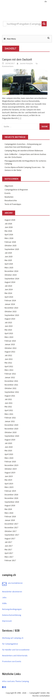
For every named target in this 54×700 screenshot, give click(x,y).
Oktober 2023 (10, 311)
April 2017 (9, 553)
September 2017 (12, 534)
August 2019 (10, 472)
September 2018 (12, 502)
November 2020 (11, 428)
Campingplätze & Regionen (16, 189)
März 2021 (9, 414)
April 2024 (9, 297)
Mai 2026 (8, 231)
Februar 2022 (10, 373)
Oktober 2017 (10, 531)
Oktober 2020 (10, 432)
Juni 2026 (9, 227)
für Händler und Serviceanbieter (16, 649)
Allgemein (9, 186)
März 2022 (9, 370)
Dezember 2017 (11, 523)
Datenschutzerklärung (11, 615)
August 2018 (10, 505)
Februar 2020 (10, 461)
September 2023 (12, 315)
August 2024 (10, 282)
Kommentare (7, 66)
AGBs (4, 603)
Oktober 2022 (10, 348)
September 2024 (12, 278)
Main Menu (11, 38)
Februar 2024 (10, 300)
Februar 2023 (10, 340)
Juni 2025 (9, 256)
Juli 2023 (8, 322)
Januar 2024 (10, 304)
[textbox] (24, 23)
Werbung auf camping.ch (12, 638)
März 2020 (9, 458)
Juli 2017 (8, 542)
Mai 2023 (8, 329)
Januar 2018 (10, 520)
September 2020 (12, 436)
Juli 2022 (8, 355)
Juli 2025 (8, 253)
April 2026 (9, 234)
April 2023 (9, 333)
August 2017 (10, 538)
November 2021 (11, 384)
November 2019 (11, 465)
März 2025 (9, 267)
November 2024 (11, 271)
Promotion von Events (11, 661)
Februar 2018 (10, 516)
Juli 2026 (8, 223)
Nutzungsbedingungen (12, 609)
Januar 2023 (10, 344)
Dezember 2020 (11, 425)
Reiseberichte (11, 200)
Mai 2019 (8, 480)
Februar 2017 (10, 560)
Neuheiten (9, 197)
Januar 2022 (10, 377)
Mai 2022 (8, 362)
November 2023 (11, 307)
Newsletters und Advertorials (15, 655)
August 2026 (10, 220)
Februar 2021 (10, 417)
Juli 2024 (8, 286)
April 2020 (9, 454)
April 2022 (9, 366)
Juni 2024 (9, 289)
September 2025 (12, 249)
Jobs (4, 597)
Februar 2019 (10, 491)
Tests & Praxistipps (13, 204)
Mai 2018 (8, 509)
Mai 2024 (8, 293)
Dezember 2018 (11, 494)
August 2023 (10, 318)
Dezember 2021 (11, 381)
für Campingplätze (10, 643)
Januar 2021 (10, 421)
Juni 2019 (9, 476)
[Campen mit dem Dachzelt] (25, 81)
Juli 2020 (8, 443)
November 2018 (11, 498)
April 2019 (9, 483)
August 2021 (10, 395)
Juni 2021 (9, 403)
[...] (20, 118)
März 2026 (9, 238)
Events (8, 193)
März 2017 (9, 557)
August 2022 (10, 351)
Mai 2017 (8, 549)
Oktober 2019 (10, 469)
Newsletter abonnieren (12, 591)
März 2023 (9, 337)
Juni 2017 (9, 545)
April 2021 (9, 410)
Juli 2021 (8, 399)
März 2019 (9, 487)
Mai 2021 (8, 406)
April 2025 (9, 264)
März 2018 (9, 513)
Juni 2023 (9, 326)
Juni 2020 (9, 447)
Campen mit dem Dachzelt (17, 59)
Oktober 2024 (10, 275)
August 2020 (10, 439)
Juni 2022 (9, 359)
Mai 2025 (8, 260)
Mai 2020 (8, 450)
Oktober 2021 (10, 388)
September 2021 (12, 392)
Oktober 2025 (10, 245)
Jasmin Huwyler (26, 63)
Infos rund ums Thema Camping (15, 681)
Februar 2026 (10, 242)
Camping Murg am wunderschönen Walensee (24, 150)
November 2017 (11, 527)
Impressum (7, 621)
